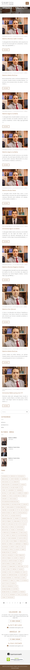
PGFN (19, 594)
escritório (15, 589)
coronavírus (15, 591)
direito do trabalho (6, 558)
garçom (13, 535)
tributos (22, 558)
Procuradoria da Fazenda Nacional (10, 501)
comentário (24, 479)
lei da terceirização (22, 535)
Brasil (3, 507)
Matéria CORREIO (12, 437)
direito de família (6, 563)
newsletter (16, 481)
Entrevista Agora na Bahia (10, 229)
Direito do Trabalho (6, 521)
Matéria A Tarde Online (14, 447)
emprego (11, 543)
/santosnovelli (16, 654)
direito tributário (15, 479)
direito (21, 560)
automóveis (24, 580)
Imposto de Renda (13, 560)
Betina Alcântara (5, 504)
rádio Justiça (5, 526)
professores (11, 597)
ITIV (2, 535)
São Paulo (4, 493)
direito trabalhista (19, 555)
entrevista (12, 476)
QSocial (4, 538)
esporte (12, 546)
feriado (19, 563)
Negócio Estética (23, 538)
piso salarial (5, 549)
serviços (12, 526)
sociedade (4, 572)
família (13, 563)
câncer (14, 512)
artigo (11, 549)
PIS (26, 566)
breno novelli (23, 541)
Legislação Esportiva (15, 515)
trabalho (25, 543)
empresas (14, 569)
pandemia (22, 591)
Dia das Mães (12, 510)
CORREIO (18, 580)
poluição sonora (14, 487)
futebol (4, 490)
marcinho (4, 543)
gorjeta (7, 535)
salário (23, 549)
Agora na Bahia (20, 526)
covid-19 (24, 572)
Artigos (3, 422)
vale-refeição (5, 546)
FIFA (16, 524)
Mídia (26, 36)
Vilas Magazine (15, 484)
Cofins (3, 569)
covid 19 (23, 546)
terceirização (20, 529)
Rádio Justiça (23, 532)
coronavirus (17, 572)
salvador (21, 569)
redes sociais (5, 487)
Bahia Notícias (5, 529)
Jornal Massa (17, 521)
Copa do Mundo (13, 498)
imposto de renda (6, 512)
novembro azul (14, 532)
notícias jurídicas (22, 512)
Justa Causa (10, 524)
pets (16, 586)
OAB (3, 583)
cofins (10, 495)
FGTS (7, 594)
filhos (7, 583)
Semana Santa (12, 566)
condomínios (11, 490)
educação (24, 594)
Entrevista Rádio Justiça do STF (12, 393)
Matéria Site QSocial (9, 309)
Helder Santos (23, 574)
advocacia (4, 560)
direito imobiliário (12, 538)
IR (10, 481)
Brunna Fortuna (6, 591)
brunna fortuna (6, 552)
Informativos (4, 425)
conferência (19, 490)
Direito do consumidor (7, 586)
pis (21, 487)
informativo (12, 594)
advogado (4, 566)
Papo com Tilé (5, 515)
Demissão (17, 518)
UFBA (7, 541)
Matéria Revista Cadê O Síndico (12, 39)
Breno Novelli (5, 479)
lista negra (23, 518)
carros (12, 580)
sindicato (25, 504)
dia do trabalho (14, 541)
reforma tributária (6, 589)
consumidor (5, 580)
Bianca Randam (10, 507)
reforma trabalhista (20, 507)
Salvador (4, 574)
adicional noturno (16, 504)
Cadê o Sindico (12, 493)
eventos (4, 524)
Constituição (17, 577)
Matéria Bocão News (9, 190)
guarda (3, 597)
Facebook (23, 484)
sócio (10, 572)
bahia (17, 546)
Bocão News (17, 495)
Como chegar (15, 621)
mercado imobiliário (6, 577)
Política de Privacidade (15, 668)
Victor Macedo (20, 476)
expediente (4, 498)
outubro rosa (5, 532)
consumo (14, 552)
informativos (5, 476)
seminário (4, 495)
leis (3, 541)
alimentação (18, 543)
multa (24, 524)
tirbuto (24, 495)
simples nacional (6, 484)
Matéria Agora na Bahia (10, 114)
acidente (16, 558)
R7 (26, 521)
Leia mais (6, 49)
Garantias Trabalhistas (7, 518)
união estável (20, 566)
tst (22, 521)
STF (2, 594)
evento (23, 577)
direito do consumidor (7, 555)
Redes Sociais (5, 481)
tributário (4, 510)
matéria (20, 493)
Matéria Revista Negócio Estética (13, 267)
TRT (17, 510)
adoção (17, 549)
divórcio (13, 583)
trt (20, 524)
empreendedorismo (13, 574)
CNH (22, 510)
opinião (25, 493)
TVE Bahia (13, 529)
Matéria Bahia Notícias (9, 75)
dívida (26, 510)
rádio (8, 569)
